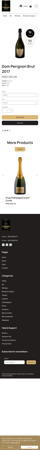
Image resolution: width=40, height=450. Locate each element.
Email (6, 359)
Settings (10, 447)
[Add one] (11, 111)
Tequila (4, 295)
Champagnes (6, 302)
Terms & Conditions (9, 340)
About (4, 261)
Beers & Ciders (7, 313)
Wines (4, 306)
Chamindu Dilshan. (7, 376)
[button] (30, 6)
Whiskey (5, 288)
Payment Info (6, 337)
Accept (29, 447)
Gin (3, 284)
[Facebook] (5, 130)
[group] (20, 181)
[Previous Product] (3, 176)
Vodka (4, 281)
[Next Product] (37, 176)
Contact (5, 268)
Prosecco (5, 309)
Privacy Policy (7, 344)
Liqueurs (5, 299)
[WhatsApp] (3, 130)
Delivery (4, 333)
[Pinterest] (7, 130)
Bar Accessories (7, 316)
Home (4, 257)
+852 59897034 (12, 240)
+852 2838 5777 (12, 237)
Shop (4, 264)
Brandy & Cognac (8, 291)
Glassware (5, 320)
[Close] (37, 438)
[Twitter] (9, 130)
